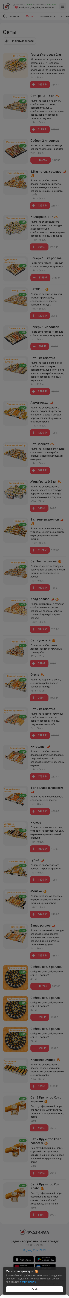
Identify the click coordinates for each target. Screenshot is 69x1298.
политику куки (28, 1281)
